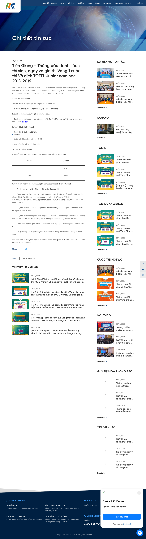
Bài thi (70, 3)
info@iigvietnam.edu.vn (93, 505)
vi (138, 3)
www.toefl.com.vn (23, 199)
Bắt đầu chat (122, 517)
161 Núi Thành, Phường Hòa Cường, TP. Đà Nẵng (24, 519)
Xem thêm (101, 107)
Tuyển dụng (119, 3)
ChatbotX (127, 524)
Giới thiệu (54, 3)
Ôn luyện (97, 3)
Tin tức (62, 3)
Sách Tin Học (107, 3)
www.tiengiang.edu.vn (62, 199)
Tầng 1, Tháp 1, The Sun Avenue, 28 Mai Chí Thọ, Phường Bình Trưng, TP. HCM (63, 520)
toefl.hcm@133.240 (56, 239)
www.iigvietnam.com (42, 199)
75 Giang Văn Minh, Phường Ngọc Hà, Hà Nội (22, 508)
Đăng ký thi (80, 3)
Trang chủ (46, 3)
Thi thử (90, 3)
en (142, 3)
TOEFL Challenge (28, 258)
